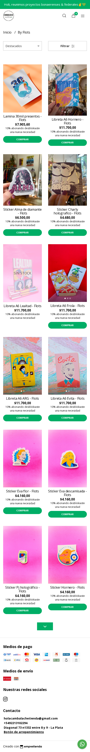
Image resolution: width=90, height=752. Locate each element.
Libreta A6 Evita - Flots (68, 398)
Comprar (22, 139)
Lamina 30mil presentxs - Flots (22, 118)
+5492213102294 (15, 723)
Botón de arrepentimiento (24, 732)
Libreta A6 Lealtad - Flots (22, 306)
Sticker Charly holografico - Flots (67, 211)
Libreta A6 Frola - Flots (67, 305)
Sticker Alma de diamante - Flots (22, 211)
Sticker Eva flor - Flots (22, 491)
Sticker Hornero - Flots (67, 587)
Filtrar (65, 46)
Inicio (7, 32)
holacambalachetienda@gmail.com (31, 718)
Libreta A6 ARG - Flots (22, 398)
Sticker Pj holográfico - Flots (22, 589)
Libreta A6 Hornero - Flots (68, 121)
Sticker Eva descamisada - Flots (67, 493)
